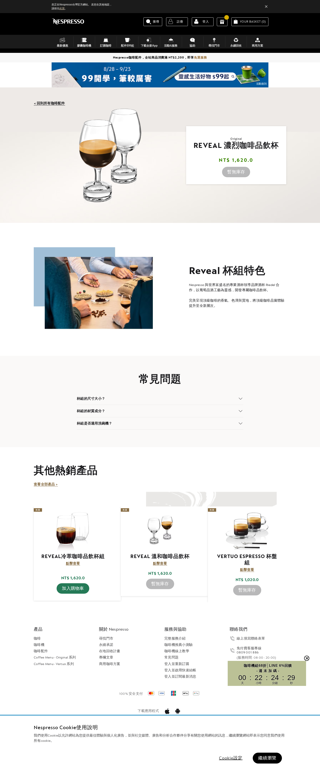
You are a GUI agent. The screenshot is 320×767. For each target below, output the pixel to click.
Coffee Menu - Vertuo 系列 (54, 664)
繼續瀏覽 (267, 758)
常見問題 (171, 657)
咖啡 (37, 639)
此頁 (62, 8)
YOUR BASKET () (254, 21)
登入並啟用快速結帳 (180, 670)
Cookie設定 (231, 758)
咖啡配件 (41, 651)
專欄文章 (106, 657)
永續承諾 (106, 645)
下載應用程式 (148, 711)
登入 (205, 21)
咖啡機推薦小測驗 (178, 645)
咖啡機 (39, 645)
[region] (160, 741)
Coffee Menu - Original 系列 (55, 657)
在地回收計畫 (109, 651)
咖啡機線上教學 (176, 651)
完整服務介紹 (175, 639)
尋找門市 (106, 639)
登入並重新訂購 (176, 664)
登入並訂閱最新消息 (180, 677)
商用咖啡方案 (109, 664)
